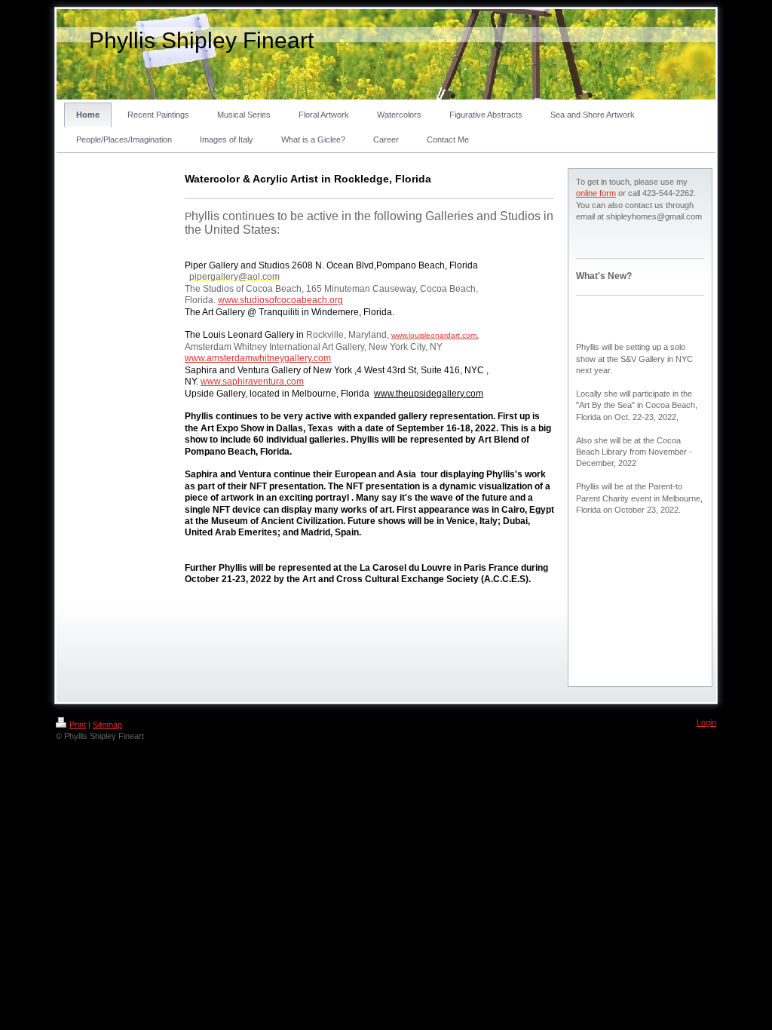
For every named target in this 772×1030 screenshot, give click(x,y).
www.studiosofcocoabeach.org (280, 300)
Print (77, 724)
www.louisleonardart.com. (435, 335)
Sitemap (107, 724)
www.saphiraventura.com (252, 381)
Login (706, 722)
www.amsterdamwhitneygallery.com (258, 358)
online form (596, 193)
